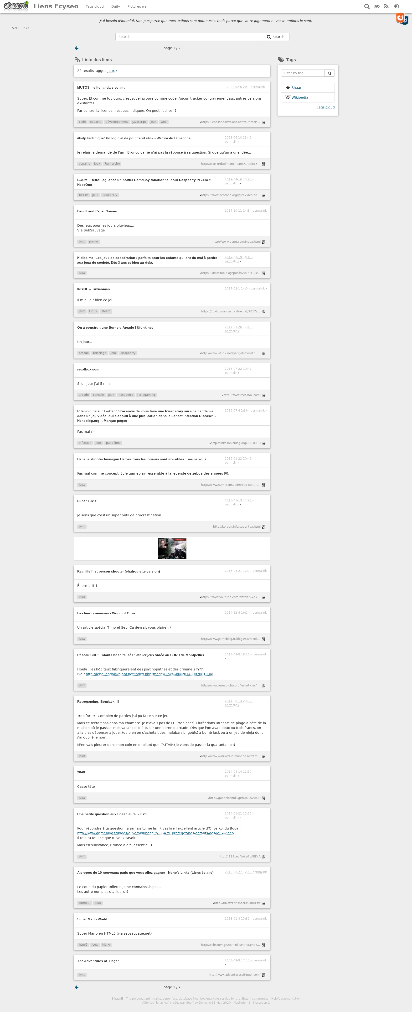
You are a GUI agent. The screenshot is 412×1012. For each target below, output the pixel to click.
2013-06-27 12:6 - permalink (246, 872)
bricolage (99, 353)
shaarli (298, 88)
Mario (106, 944)
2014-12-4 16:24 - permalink (246, 612)
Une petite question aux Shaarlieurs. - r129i (112, 814)
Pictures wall (138, 6)
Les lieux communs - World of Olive (106, 613)
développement (117, 121)
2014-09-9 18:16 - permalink (246, 654)
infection (85, 442)
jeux (113, 71)
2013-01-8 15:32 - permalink (246, 918)
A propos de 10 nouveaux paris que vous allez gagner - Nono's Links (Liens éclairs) (145, 872)
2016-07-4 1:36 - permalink (245, 410)
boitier (83, 195)
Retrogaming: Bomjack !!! (98, 701)
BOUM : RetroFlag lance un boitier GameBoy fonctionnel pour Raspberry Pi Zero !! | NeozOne (145, 182)
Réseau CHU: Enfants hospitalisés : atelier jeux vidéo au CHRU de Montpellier (140, 655)
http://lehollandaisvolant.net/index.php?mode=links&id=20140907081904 (149, 674)
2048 (81, 772)
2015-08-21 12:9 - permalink (246, 571)
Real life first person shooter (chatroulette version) (118, 571)
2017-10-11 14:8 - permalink (246, 210)
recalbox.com (88, 369)
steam (106, 311)
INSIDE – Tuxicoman (93, 289)
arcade (84, 353)
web (164, 121)
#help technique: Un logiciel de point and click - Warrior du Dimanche (134, 138)
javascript (139, 121)
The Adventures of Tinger (98, 961)
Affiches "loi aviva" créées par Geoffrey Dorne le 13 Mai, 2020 (186, 1002)
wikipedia (300, 97)
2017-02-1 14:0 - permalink (245, 288)
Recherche (112, 163)
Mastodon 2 (261, 1002)
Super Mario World (92, 919)
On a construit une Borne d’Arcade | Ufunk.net (115, 327)
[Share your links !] (16, 6)
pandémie (113, 442)
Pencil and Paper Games (97, 211)
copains (95, 121)
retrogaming (146, 394)
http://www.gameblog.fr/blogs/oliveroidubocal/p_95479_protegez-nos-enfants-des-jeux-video (155, 833)
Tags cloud (95, 6)
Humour (85, 903)
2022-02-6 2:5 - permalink (246, 87)
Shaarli (117, 998)
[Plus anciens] (76, 48)
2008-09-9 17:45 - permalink (246, 960)
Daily (115, 6)
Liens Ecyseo (56, 6)
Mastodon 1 (242, 1002)
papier (93, 241)
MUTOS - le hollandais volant (101, 87)
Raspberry (110, 195)
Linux (93, 311)
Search (279, 37)
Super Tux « (87, 501)
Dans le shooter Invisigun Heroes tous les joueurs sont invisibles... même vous (141, 459)
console (98, 394)
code (82, 121)
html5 (83, 944)
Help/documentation (286, 998)
